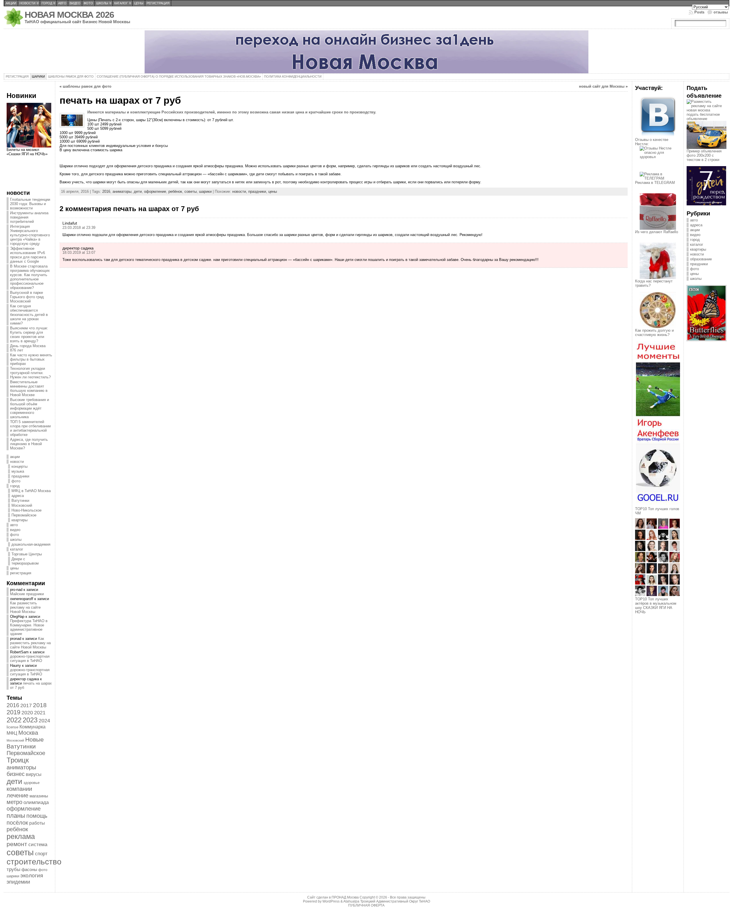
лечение (17, 795)
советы (20, 852)
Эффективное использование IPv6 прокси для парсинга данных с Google (28, 255)
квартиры (19, 520)
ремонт (17, 844)
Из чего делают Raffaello (656, 232)
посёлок (17, 822)
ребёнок (17, 829)
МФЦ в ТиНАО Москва (31, 491)
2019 (13, 712)
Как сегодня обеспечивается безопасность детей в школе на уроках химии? (29, 314)
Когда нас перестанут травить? (654, 283)
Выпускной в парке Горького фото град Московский (27, 296)
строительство (34, 861)
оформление (24, 808)
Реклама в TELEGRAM (655, 182)
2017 (26, 705)
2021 (40, 712)
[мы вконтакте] (658, 136)
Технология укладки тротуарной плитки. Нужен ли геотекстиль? (30, 372)
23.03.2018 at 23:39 (78, 227)
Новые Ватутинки (25, 743)
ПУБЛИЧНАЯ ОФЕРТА (366, 905)
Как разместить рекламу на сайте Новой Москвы (25, 607)
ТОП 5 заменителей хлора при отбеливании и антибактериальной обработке (30, 428)
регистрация (20, 573)
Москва (28, 733)
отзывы (721, 12)
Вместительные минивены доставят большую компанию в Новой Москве (29, 388)
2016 (13, 705)
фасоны (29, 869)
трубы (13, 869)
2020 (27, 712)
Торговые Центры (26, 554)
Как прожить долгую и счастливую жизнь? (654, 332)
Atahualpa (351, 901)
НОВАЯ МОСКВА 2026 (69, 15)
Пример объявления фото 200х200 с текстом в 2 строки (704, 155)
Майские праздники (27, 594)
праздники (20, 476)
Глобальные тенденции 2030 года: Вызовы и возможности (30, 203)
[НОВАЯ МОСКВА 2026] (366, 51)
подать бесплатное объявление (703, 116)
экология (31, 875)
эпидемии (18, 882)
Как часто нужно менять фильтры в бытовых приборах (31, 359)
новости (17, 461)
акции (15, 457)
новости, (240, 191)
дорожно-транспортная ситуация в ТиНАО (30, 658)
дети (14, 781)
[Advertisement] (29, 176)
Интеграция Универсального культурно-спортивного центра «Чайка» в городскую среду (30, 235)
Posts (699, 12)
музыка (17, 471)
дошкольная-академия (30, 544)
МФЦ (12, 733)
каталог (16, 549)
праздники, (258, 191)
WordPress (331, 901)
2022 (14, 720)
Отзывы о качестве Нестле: (651, 141)
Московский (21, 505)
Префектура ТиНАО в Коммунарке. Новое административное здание (29, 627)
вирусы (34, 774)
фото (15, 481)
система (37, 844)
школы (15, 539)
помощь (36, 816)
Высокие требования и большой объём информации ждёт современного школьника (29, 408)
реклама (21, 836)
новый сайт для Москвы (601, 86)
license (12, 727)
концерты (19, 466)
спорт (41, 853)
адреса (17, 496)
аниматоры (21, 767)
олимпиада (36, 802)
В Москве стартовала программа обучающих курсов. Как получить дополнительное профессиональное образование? (30, 277)
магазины (38, 796)
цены (14, 568)
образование (701, 259)
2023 (30, 720)
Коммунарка (32, 726)
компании (19, 789)
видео (15, 530)
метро (14, 802)
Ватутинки (20, 500)
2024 (44, 720)
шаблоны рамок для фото (87, 86)
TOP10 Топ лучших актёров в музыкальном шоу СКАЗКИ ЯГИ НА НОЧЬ (655, 605)
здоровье (31, 783)
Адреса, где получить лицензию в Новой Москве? (29, 443)
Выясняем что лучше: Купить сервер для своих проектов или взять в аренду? (29, 334)
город (15, 486)
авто (14, 525)
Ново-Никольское (26, 510)
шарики (13, 876)
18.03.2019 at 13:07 (78, 252)
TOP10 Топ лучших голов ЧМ (657, 511)
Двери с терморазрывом (25, 561)
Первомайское (23, 515)
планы (16, 815)
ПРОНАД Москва (345, 897)
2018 (40, 705)
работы (37, 822)
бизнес (16, 774)
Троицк (18, 760)
